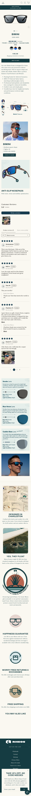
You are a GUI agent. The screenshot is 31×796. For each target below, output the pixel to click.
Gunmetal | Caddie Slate (11, 48)
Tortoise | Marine (15, 48)
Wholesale (15, 751)
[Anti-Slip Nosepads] (9, 173)
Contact (15, 754)
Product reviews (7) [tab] (8, 230)
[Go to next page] (20, 370)
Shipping (9, 56)
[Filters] (3, 235)
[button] (13, 41)
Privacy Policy (15, 760)
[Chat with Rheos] (27, 792)
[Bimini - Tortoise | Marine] (6, 732)
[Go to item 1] (6, 220)
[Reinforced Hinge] (19, 166)
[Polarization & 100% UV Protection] (4, 173)
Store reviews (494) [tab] (22, 230)
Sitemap (15, 757)
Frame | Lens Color (15, 43)
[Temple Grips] (17, 180)
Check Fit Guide (9, 154)
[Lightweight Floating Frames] (25, 172)
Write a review (15, 213)
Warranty (15, 768)
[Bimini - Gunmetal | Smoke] (8, 732)
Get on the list (15, 747)
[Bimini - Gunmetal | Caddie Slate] (4, 732)
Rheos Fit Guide (15, 763)
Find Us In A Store (15, 765)
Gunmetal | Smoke (19, 48)
